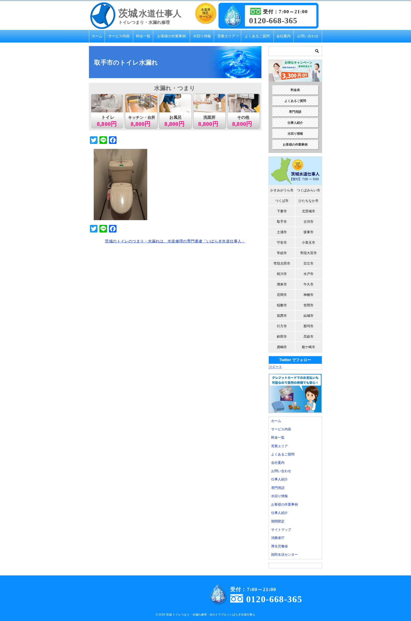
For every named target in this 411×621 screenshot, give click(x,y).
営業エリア (226, 36)
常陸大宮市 (308, 253)
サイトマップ (281, 529)
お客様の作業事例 (171, 36)
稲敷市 (282, 305)
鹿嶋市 (282, 347)
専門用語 (295, 112)
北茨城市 (308, 211)
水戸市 (308, 274)
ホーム (97, 36)
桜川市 (282, 274)
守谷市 (282, 242)
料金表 (295, 90)
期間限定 (277, 521)
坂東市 (308, 232)
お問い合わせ (307, 36)
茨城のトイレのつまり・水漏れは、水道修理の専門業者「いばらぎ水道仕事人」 (175, 241)
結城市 (308, 316)
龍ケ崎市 (308, 347)
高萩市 (308, 336)
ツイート (275, 367)
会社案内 (283, 36)
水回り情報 (202, 36)
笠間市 (308, 305)
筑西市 (282, 316)
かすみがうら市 (282, 190)
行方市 (282, 326)
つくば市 (282, 201)
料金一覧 (143, 36)
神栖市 (308, 295)
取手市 (282, 221)
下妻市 (282, 211)
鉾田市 (282, 336)
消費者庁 (277, 538)
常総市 (282, 253)
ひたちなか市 (308, 201)
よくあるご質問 (257, 36)
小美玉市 (308, 242)
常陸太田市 (282, 263)
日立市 (308, 263)
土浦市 (282, 232)
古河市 (308, 221)
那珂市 (308, 326)
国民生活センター (284, 554)
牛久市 (308, 284)
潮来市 (282, 284)
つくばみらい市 (308, 190)
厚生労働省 (279, 546)
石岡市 (282, 295)
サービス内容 (119, 36)
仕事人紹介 (295, 122)
